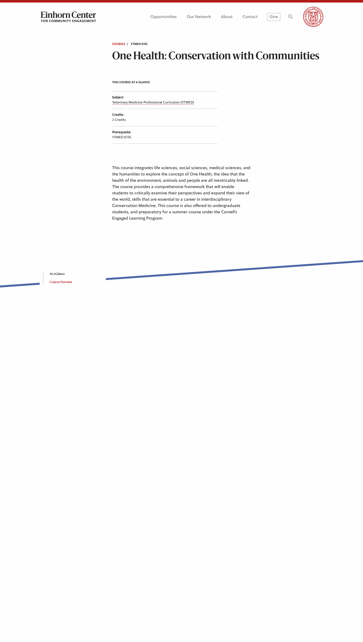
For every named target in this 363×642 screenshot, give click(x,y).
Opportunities (163, 17)
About (227, 17)
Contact (250, 17)
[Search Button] (290, 17)
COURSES (118, 44)
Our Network (199, 17)
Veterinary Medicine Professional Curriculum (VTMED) (153, 102)
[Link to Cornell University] (308, 17)
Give (274, 17)
